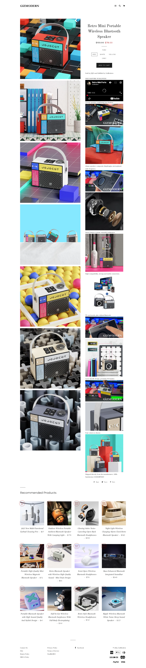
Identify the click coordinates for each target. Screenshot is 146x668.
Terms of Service (53, 651)
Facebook (80, 648)
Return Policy (24, 654)
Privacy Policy (52, 648)
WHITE (102, 54)
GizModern (122, 648)
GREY (104, 58)
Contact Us (24, 648)
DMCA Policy (24, 657)
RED (94, 54)
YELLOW (112, 54)
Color (104, 50)
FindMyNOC (51, 654)
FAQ (21, 651)
